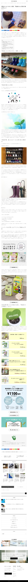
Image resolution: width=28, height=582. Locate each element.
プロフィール (23, 445)
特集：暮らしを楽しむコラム (14, 574)
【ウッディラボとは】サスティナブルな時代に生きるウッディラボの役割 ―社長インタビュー (20, 569)
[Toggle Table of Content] (12, 40)
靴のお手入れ (4, 46)
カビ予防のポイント (14, 523)
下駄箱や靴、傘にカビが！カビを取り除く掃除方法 (7, 44)
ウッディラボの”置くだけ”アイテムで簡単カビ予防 (7, 47)
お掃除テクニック (14, 521)
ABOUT (8, 573)
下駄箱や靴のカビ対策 (4, 42)
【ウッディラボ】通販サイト (20, 567)
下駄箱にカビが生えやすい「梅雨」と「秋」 (7, 41)
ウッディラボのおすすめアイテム (14, 576)
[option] (5, 543)
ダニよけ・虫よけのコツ (14, 525)
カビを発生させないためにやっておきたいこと (7, 43)
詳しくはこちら (14, 558)
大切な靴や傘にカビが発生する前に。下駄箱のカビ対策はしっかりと (7, 48)
